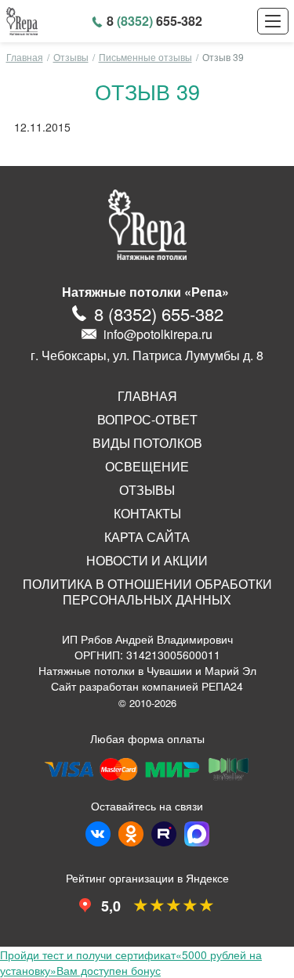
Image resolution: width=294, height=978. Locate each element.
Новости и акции (147, 560)
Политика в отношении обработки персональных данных (147, 592)
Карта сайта (147, 537)
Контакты (147, 513)
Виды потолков (147, 443)
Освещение (147, 467)
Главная (24, 56)
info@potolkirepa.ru (157, 334)
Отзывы (71, 56)
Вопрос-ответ (147, 420)
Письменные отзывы (145, 56)
